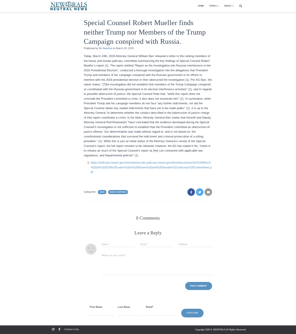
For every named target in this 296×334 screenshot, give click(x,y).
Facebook (59, 329)
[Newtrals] (69, 6)
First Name (96, 306)
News (102, 192)
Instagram (53, 329)
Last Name (124, 306)
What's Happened (118, 192)
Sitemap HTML (71, 329)
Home (201, 6)
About (228, 6)
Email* (149, 306)
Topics (213, 6)
